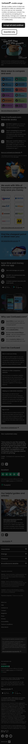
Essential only (9, 32)
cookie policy (8, 19)
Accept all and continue (13, 25)
